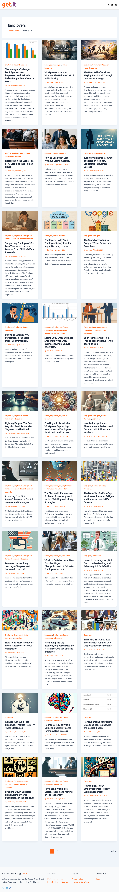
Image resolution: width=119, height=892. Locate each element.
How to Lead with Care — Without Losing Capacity (58, 159)
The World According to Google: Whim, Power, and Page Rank (97, 242)
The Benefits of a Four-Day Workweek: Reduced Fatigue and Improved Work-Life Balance (99, 498)
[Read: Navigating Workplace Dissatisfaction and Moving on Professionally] (59, 766)
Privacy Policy (77, 879)
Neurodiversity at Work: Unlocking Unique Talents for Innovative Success (58, 727)
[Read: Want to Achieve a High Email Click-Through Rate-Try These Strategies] (20, 702)
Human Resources (20, 65)
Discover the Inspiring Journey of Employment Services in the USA (17, 566)
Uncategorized (59, 333)
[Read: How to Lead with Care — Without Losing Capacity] (59, 138)
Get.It (25, 873)
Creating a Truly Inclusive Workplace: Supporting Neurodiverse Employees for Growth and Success (58, 428)
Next (113, 851)
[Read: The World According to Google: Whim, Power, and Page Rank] (99, 221)
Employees (49, 65)
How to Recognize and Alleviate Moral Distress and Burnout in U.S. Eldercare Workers (98, 428)
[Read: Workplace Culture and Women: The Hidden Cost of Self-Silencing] (59, 50)
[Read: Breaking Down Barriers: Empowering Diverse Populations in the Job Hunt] (20, 766)
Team (98, 879)
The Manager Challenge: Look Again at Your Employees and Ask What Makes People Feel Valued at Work (20, 75)
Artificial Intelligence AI (14, 153)
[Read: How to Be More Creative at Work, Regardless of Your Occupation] (20, 620)
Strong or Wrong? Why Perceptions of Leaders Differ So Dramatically (17, 337)
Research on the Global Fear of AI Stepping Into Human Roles (19, 163)
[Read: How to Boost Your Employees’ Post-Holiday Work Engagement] (99, 766)
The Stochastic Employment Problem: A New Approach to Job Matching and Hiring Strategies (59, 498)
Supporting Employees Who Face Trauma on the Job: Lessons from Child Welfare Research (19, 248)
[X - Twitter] (109, 5)
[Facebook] (116, 5)
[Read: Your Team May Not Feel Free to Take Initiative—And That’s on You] (99, 312)
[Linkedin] (7, 888)
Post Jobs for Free (55, 879)
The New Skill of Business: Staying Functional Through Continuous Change (98, 75)
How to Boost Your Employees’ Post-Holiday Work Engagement (97, 788)
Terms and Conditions (80, 882)
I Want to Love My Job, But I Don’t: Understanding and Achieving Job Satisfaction (98, 563)
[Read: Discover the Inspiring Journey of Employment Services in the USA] (20, 541)
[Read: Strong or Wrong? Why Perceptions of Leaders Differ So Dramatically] (20, 312)
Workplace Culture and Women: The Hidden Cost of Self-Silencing (59, 75)
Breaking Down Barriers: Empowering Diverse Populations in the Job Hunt (19, 794)
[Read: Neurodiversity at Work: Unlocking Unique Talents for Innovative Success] (59, 702)
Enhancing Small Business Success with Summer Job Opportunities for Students (98, 642)
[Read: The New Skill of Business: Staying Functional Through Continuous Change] (99, 50)
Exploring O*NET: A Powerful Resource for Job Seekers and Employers (19, 499)
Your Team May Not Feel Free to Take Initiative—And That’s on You (98, 340)
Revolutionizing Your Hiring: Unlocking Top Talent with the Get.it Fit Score (98, 724)
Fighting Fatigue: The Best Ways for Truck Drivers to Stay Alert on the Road (19, 426)
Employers (9, 65)
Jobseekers (49, 333)
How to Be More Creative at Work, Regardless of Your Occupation (19, 645)
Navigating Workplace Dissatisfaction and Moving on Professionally (59, 791)
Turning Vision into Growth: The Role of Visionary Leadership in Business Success (98, 162)
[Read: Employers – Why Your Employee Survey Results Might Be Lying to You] (59, 221)
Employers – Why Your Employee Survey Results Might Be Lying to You (58, 242)
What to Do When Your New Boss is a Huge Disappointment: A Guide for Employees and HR (59, 565)
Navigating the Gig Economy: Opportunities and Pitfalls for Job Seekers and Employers (59, 647)
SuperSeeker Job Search (57, 882)
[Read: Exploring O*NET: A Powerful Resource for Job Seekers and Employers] (20, 471)
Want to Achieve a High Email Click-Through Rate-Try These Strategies (20, 724)
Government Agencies (100, 65)
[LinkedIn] (112, 5)
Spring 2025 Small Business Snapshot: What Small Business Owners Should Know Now (59, 342)
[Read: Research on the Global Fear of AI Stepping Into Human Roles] (20, 138)
